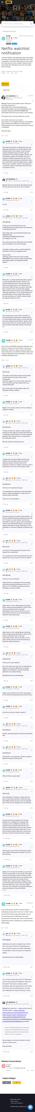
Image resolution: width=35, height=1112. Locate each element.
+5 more (20, 216)
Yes (17, 1082)
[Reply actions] (31, 145)
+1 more (15, 38)
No (6, 1082)
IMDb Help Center (15, 1099)
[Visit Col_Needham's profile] (3, 97)
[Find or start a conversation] (31, 23)
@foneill (8, 939)
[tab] (5, 84)
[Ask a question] (30, 1107)
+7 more (18, 421)
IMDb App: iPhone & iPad (9, 31)
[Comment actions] (33, 101)
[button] (3, 73)
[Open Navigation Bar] (2, 2)
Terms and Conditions (16, 1103)
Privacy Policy (14, 1101)
